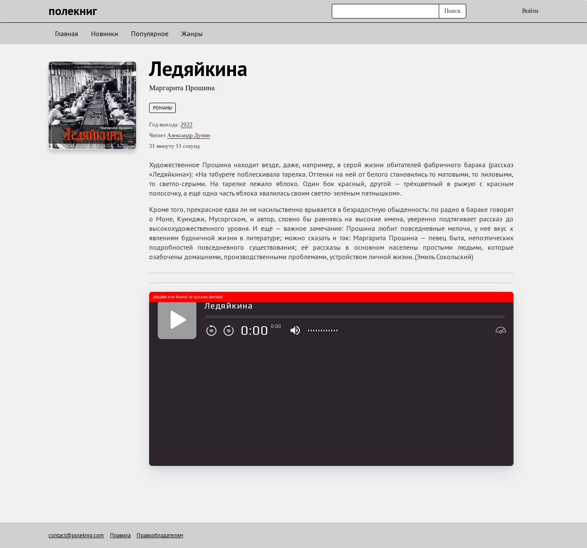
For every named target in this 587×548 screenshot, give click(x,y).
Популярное (149, 33)
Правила (120, 535)
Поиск (452, 11)
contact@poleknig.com (76, 535)
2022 (186, 124)
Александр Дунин (188, 135)
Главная (66, 33)
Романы (162, 108)
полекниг (73, 10)
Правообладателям (160, 535)
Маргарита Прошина (182, 88)
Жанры (192, 33)
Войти (530, 11)
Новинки (104, 33)
